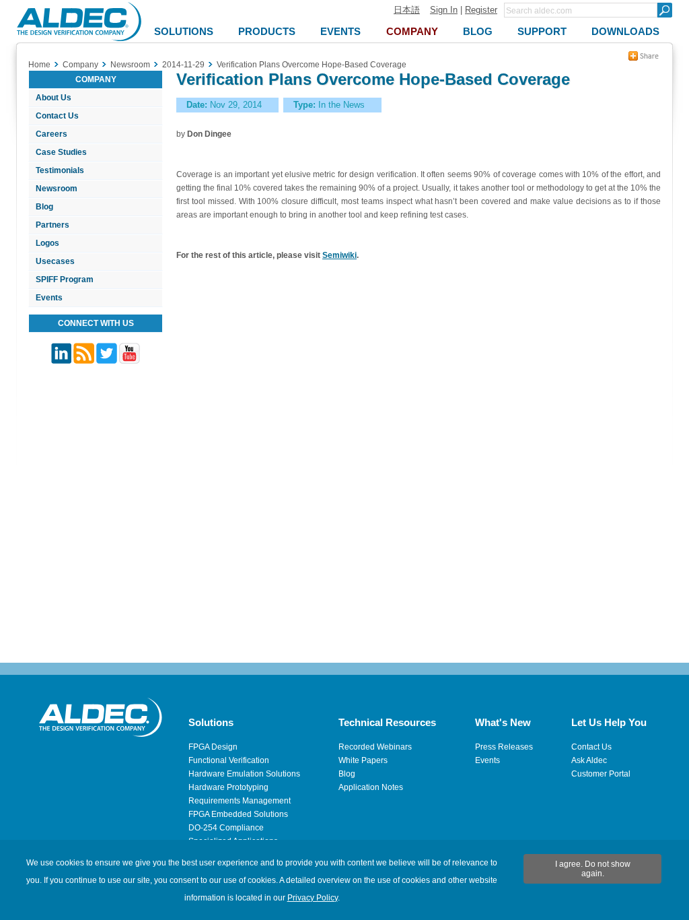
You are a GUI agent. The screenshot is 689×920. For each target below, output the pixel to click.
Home (39, 64)
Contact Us (57, 116)
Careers (51, 134)
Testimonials (60, 170)
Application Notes (370, 787)
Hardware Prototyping (228, 787)
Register (481, 10)
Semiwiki (339, 255)
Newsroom (56, 188)
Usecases (55, 261)
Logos (47, 243)
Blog (44, 206)
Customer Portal (600, 774)
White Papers (363, 760)
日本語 (407, 10)
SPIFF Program (65, 279)
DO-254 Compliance (226, 827)
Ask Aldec (589, 760)
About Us (53, 97)
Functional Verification (228, 760)
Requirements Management (239, 801)
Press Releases (504, 747)
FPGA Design (213, 747)
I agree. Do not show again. (592, 868)
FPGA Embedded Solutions (238, 814)
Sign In (444, 10)
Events (49, 297)
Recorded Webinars (375, 747)
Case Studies (61, 152)
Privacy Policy (312, 897)
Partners (52, 225)
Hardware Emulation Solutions (244, 774)
